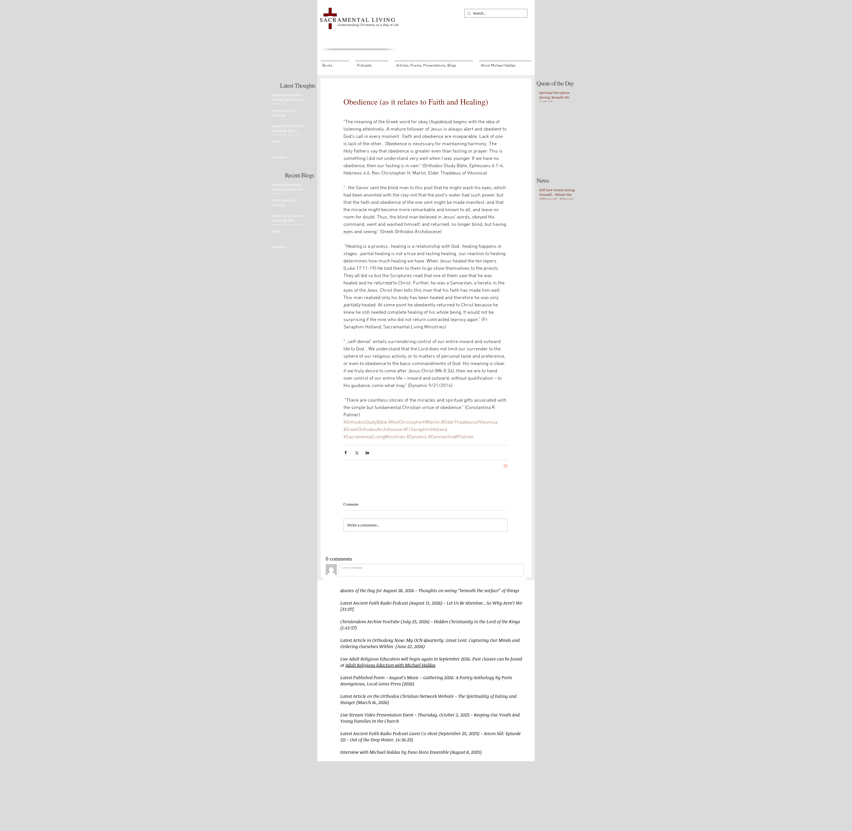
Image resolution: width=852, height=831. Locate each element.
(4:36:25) (404, 739)
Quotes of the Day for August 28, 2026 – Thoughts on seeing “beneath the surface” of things (430, 590)
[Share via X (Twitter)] (356, 452)
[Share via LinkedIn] (367, 452)
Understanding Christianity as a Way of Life (367, 25)
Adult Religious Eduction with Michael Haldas (390, 665)
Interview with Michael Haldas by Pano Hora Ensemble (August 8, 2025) (411, 752)
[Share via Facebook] (345, 452)
